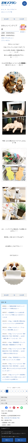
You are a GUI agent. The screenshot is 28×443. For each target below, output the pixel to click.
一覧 (14, 19)
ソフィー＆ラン (5, 40)
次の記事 (22, 19)
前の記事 (6, 19)
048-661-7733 (15, 418)
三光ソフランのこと (6, 38)
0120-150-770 (7, 418)
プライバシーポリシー (16, 433)
